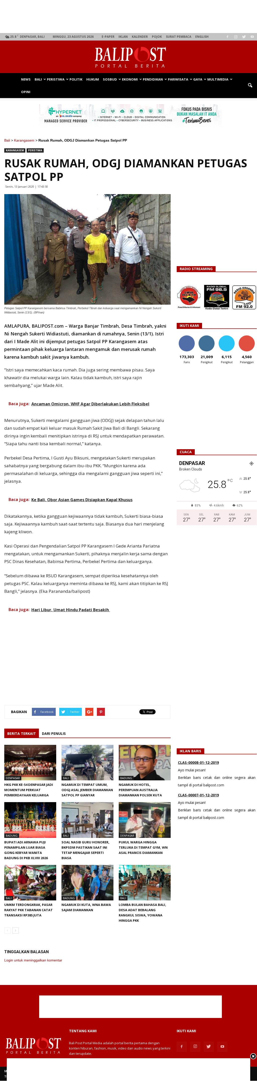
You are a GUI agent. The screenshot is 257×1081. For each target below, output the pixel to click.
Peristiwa (56, 79)
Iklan (123, 37)
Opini (25, 92)
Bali (38, 79)
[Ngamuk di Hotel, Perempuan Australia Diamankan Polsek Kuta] (145, 762)
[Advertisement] (130, 16)
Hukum (92, 79)
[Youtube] (252, 37)
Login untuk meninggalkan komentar (33, 960)
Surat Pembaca (178, 37)
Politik (76, 79)
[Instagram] (235, 37)
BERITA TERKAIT (21, 733)
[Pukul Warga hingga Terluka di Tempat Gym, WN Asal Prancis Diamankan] (145, 820)
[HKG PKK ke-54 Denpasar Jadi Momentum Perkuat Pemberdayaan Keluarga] (30, 762)
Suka (186, 337)
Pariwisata (178, 79)
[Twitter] (244, 37)
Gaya (197, 79)
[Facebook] (227, 37)
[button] (250, 86)
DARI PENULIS (54, 733)
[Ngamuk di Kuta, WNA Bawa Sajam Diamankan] (87, 882)
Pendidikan (153, 79)
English (202, 37)
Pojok (157, 37)
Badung (126, 778)
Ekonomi (130, 79)
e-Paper (108, 37)
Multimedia (217, 79)
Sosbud (110, 79)
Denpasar (13, 778)
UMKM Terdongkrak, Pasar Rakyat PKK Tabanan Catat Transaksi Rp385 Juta (28, 909)
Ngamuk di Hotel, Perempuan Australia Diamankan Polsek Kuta (140, 789)
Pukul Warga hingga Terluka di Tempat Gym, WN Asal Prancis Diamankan (143, 847)
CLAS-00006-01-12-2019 (198, 796)
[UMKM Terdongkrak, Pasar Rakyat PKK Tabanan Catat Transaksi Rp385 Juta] (30, 882)
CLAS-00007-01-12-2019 (198, 764)
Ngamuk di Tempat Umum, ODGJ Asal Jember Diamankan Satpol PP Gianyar (87, 789)
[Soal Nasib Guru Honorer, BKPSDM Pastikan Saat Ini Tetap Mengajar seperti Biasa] (87, 820)
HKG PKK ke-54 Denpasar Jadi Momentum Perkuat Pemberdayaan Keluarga (28, 789)
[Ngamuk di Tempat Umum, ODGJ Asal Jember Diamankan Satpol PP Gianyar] (87, 762)
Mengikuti (206, 337)
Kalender (140, 37)
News (26, 79)
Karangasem (24, 140)
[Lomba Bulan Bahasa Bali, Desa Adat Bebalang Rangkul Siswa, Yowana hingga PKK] (145, 882)
